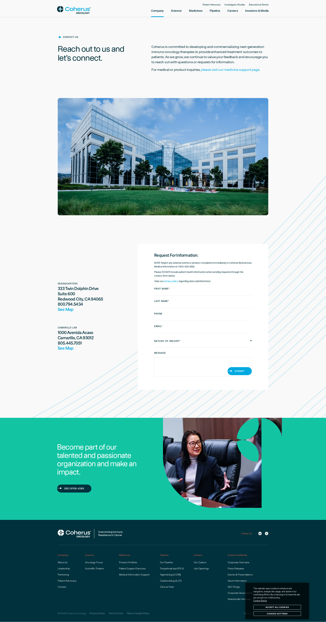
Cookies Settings (277, 613)
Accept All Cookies (277, 607)
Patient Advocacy (212, 5)
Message (160, 353)
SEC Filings (234, 586)
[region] (277, 601)
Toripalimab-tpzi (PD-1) (172, 568)
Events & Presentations (240, 574)
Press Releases (236, 568)
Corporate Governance (240, 593)
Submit (240, 371)
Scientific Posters (94, 568)
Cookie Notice (260, 600)
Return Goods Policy (138, 613)
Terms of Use (116, 613)
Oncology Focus (94, 562)
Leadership (64, 568)
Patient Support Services (132, 568)
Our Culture (200, 562)
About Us (62, 562)
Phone (158, 313)
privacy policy (171, 281)
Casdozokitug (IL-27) (171, 580)
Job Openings (201, 568)
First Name (162, 288)
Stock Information (237, 580)
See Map (66, 310)
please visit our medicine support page (230, 70)
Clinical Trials (167, 586)
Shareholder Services (239, 599)
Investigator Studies (234, 5)
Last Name (161, 301)
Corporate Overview (238, 562)
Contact (62, 586)
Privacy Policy (97, 613)
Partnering (63, 574)
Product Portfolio (128, 562)
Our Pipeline (166, 562)
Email (158, 326)
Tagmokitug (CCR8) (170, 574)
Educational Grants (259, 5)
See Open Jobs (74, 488)
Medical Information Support (134, 574)
